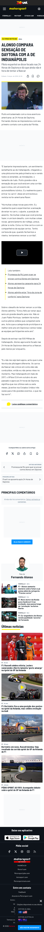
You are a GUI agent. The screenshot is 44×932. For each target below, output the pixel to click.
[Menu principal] (4, 9)
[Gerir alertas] (37, 453)
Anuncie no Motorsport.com (22, 896)
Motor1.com (22, 869)
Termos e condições (14, 920)
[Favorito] (32, 76)
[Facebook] (6, 453)
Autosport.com (22, 877)
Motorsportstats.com (22, 881)
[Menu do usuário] (39, 8)
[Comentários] (39, 76)
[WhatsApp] (18, 453)
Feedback (22, 892)
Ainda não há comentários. (22, 500)
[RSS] (34, 851)
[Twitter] (12, 453)
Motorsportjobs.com (22, 873)
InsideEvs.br (22, 865)
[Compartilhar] (27, 76)
